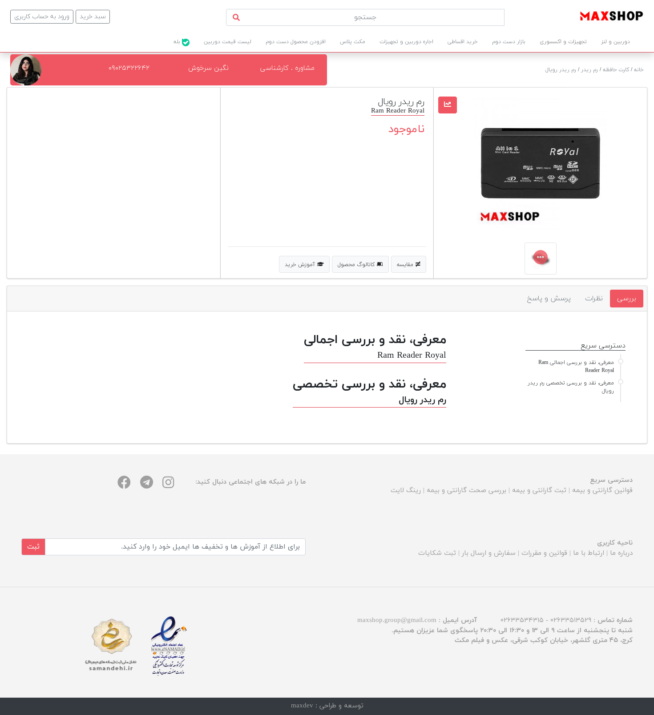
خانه (639, 69)
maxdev (302, 706)
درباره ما (621, 553)
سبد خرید (93, 16)
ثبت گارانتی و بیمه (539, 490)
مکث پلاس (352, 41)
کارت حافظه (616, 69)
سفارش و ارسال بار (489, 553)
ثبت (33, 547)
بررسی (626, 298)
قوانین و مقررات (544, 553)
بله (178, 41)
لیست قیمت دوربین (227, 41)
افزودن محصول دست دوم (296, 41)
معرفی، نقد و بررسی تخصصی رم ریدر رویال (571, 387)
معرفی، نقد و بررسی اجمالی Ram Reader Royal (576, 366)
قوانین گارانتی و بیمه (602, 490)
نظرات (594, 298)
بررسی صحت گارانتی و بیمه (466, 490)
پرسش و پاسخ (549, 298)
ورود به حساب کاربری (41, 16)
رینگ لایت (406, 490)
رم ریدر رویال (560, 69)
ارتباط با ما (588, 553)
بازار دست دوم (508, 41)
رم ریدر (589, 69)
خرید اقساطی (463, 41)
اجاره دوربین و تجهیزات (406, 41)
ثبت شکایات (437, 553)
